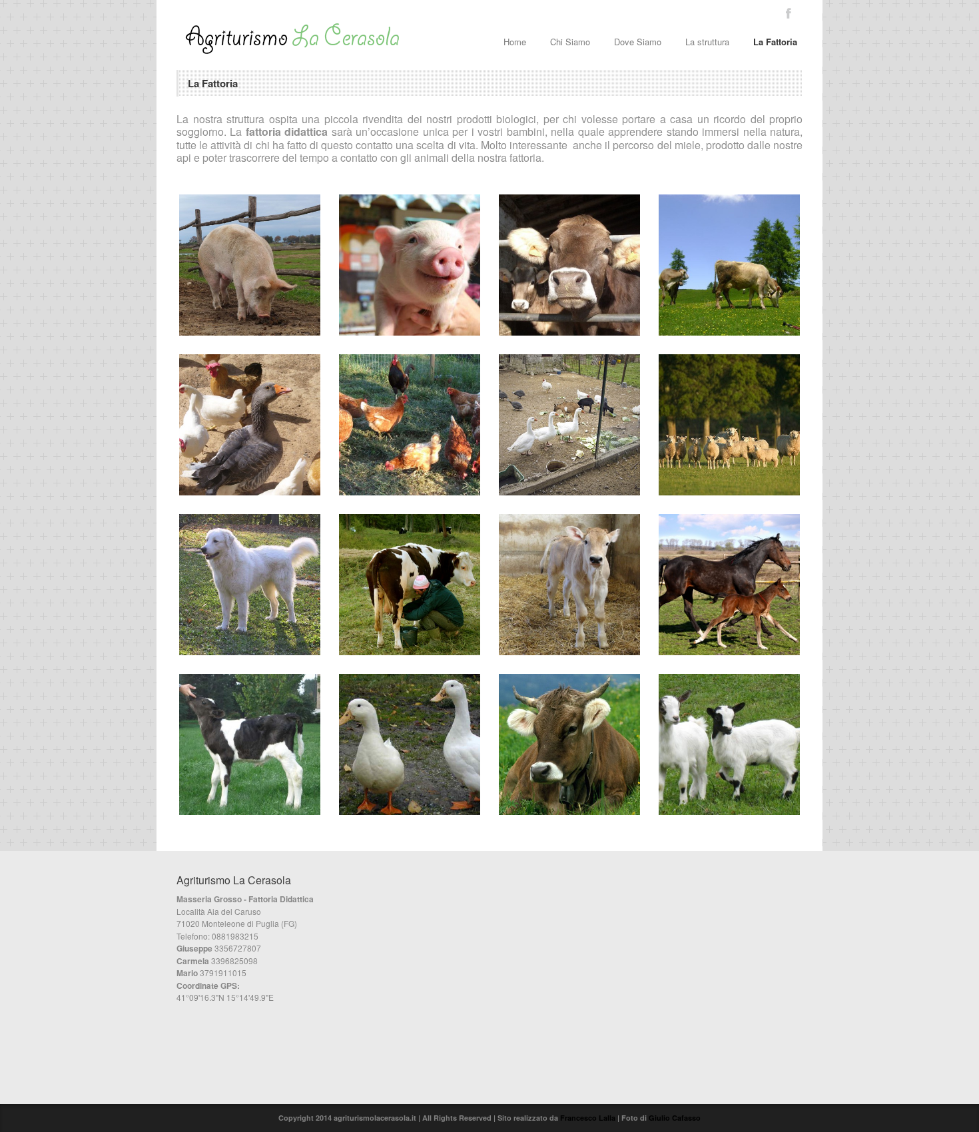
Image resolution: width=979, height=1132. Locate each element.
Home (514, 41)
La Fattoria (775, 41)
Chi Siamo (570, 41)
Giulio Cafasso (675, 1118)
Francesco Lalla (587, 1118)
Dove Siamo (637, 41)
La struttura (707, 41)
